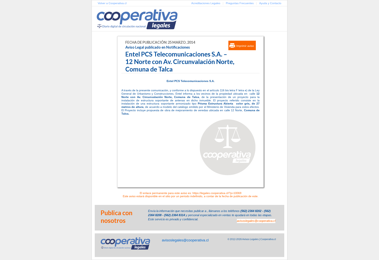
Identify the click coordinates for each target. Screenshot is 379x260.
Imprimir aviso (245, 45)
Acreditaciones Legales (205, 3)
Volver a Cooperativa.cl (112, 3)
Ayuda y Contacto (270, 3)
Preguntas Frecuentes (240, 3)
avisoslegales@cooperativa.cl (256, 220)
